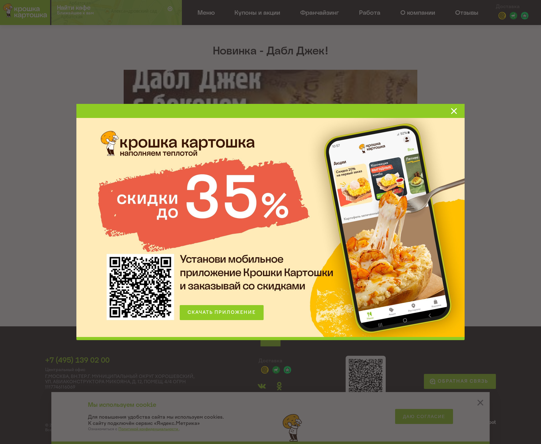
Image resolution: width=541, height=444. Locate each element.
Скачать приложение (222, 312)
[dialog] (270, 222)
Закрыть (454, 111)
